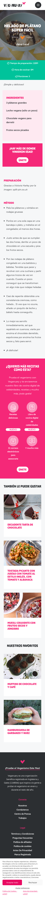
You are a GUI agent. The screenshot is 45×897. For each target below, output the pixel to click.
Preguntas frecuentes (22, 837)
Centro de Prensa (22, 813)
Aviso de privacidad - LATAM (30, 892)
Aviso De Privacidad (22, 850)
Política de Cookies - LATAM (9, 892)
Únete (22, 160)
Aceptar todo (12, 882)
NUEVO (13, 429)
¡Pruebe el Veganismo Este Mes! (22, 768)
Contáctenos (22, 809)
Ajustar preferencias (23, 888)
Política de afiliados (22, 842)
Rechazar (32, 882)
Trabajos (22, 817)
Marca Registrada (22, 854)
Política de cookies (22, 846)
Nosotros (22, 805)
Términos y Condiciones (22, 833)
